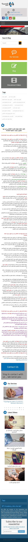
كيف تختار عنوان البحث (19, 105)
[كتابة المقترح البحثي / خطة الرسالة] (15, 440)
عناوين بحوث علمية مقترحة (7, 99)
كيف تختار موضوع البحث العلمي (19, 102)
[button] (12, 367)
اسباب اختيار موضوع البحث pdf (7, 116)
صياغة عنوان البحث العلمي (7, 119)
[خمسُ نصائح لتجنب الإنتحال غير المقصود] (15, 422)
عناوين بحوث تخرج (12, 96)
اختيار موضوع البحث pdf (6, 107)
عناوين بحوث (4, 96)
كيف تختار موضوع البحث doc (7, 105)
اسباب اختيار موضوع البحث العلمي (8, 113)
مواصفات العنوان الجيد (6, 110)
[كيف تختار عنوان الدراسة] (15, 458)
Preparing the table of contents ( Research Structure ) (15, 402)
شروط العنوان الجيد (18, 116)
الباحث (19, 326)
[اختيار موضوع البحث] (15, 474)
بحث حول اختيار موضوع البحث (18, 110)
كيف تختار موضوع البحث (6, 102)
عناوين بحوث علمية (17, 99)
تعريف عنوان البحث (16, 107)
